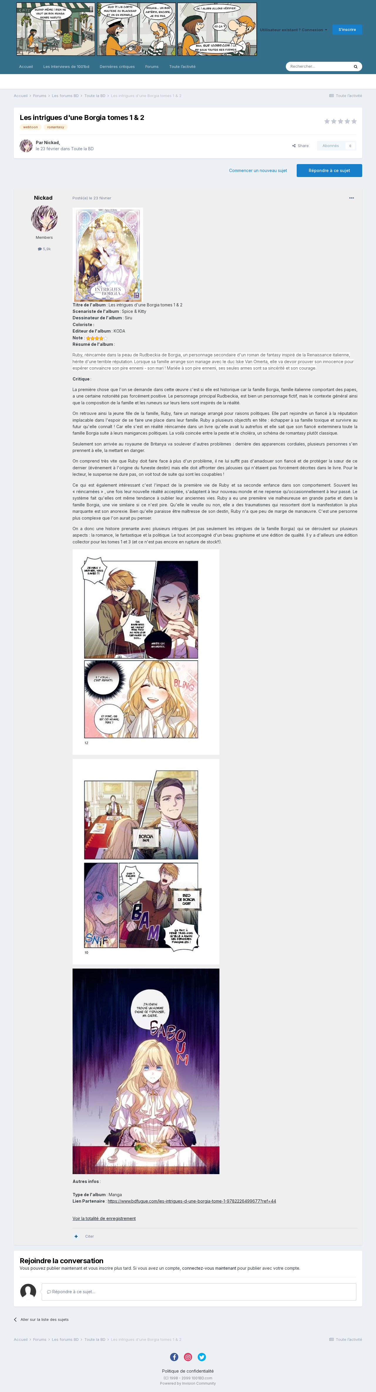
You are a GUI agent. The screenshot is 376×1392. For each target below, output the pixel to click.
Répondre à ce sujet (329, 170)
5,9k (46, 248)
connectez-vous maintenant (209, 1268)
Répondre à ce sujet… (73, 1291)
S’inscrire (347, 29)
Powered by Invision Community (188, 1383)
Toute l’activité (182, 66)
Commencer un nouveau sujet (258, 170)
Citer (89, 1236)
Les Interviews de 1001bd (66, 66)
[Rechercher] (355, 66)
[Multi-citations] (76, 1236)
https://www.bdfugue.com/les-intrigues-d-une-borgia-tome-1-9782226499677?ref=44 (192, 1201)
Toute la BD (82, 148)
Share (302, 145)
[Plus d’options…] (351, 198)
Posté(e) (92, 198)
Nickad (51, 142)
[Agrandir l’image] (108, 254)
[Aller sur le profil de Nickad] (26, 145)
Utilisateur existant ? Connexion (292, 29)
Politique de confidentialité (188, 1370)
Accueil (26, 66)
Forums (152, 66)
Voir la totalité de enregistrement (104, 1218)
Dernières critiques (117, 66)
